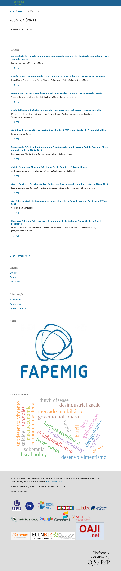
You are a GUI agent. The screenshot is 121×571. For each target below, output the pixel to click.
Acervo (21, 11)
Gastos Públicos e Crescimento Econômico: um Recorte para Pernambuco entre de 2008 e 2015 (59, 184)
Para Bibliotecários (18, 308)
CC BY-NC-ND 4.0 (53, 481)
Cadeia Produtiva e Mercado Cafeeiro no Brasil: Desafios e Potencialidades (49, 167)
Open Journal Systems (21, 255)
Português (15, 281)
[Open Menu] (10, 3)
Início (12, 11)
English (13, 272)
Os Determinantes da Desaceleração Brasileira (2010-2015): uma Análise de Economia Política (58, 130)
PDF (17, 68)
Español (14, 277)
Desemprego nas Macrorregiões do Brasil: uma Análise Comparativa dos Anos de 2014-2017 (58, 93)
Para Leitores (15, 299)
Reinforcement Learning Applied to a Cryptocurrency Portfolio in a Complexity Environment (58, 76)
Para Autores (15, 303)
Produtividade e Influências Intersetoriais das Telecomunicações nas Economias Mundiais (56, 110)
